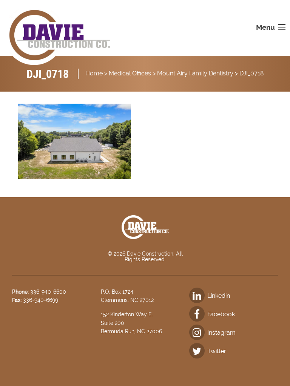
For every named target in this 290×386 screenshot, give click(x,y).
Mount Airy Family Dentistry (195, 73)
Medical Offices (130, 73)
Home (94, 73)
